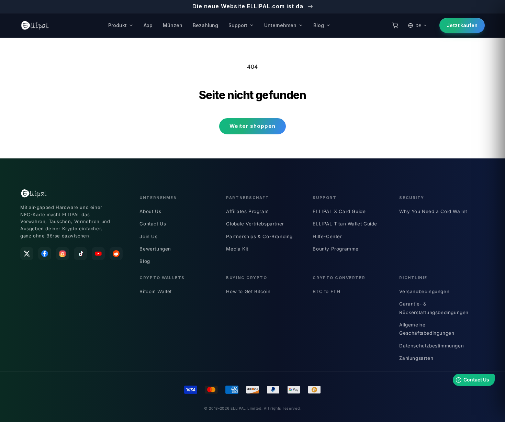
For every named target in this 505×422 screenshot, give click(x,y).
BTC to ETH (326, 291)
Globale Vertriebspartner (255, 223)
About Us (150, 211)
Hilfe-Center (327, 236)
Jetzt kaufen (462, 25)
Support (237, 25)
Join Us (148, 236)
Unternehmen (280, 25)
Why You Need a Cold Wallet (433, 211)
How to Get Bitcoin (248, 291)
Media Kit (237, 249)
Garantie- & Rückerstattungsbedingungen (434, 308)
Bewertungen (155, 249)
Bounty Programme (336, 249)
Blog (318, 25)
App (148, 25)
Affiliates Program (247, 211)
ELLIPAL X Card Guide (339, 211)
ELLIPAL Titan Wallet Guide (345, 223)
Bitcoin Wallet (155, 291)
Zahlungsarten (416, 358)
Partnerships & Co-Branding (259, 236)
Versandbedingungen (424, 291)
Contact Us (152, 223)
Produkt (117, 25)
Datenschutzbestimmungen (431, 345)
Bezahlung (205, 25)
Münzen (172, 25)
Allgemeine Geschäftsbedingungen (426, 329)
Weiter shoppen (252, 126)
